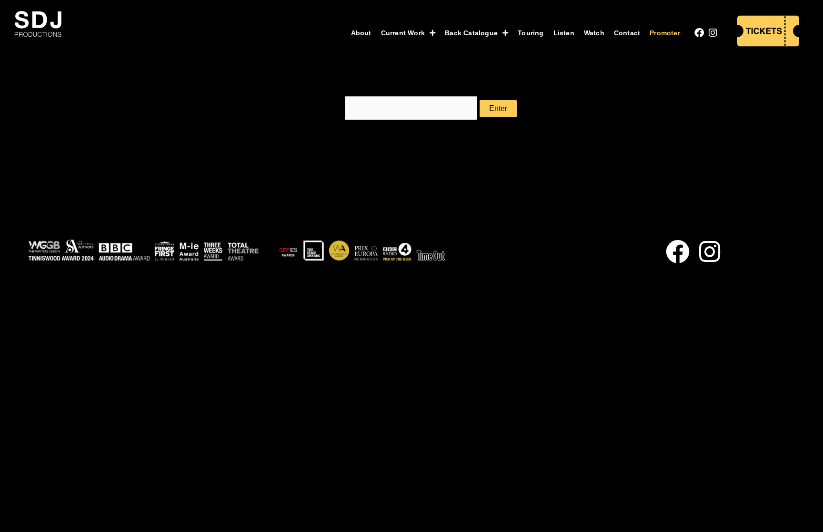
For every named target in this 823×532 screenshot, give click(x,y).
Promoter (665, 33)
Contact (627, 33)
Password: (325, 108)
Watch (594, 33)
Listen (563, 33)
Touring (530, 33)
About (361, 33)
